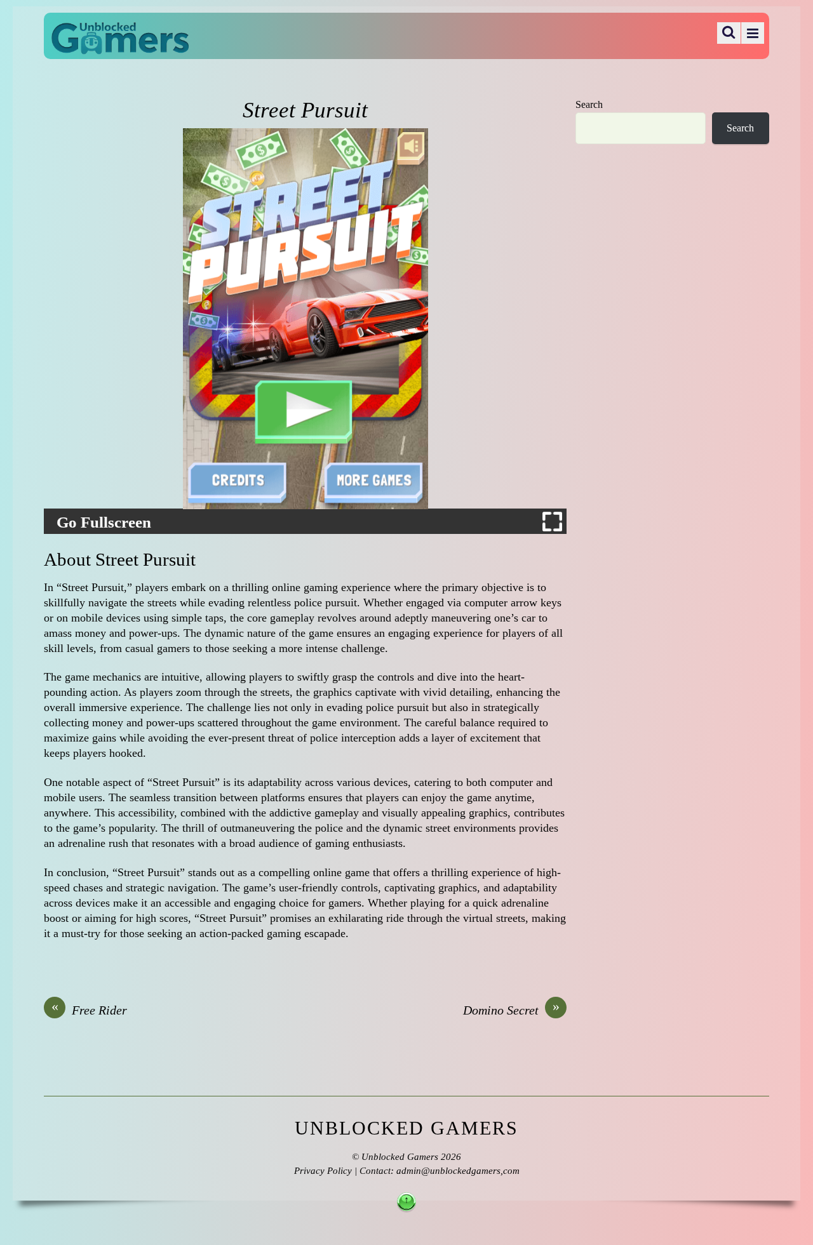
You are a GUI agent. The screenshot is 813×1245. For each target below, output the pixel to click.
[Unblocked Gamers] (120, 45)
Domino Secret (511, 1009)
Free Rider (89, 1009)
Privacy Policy (323, 1171)
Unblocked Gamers (399, 1157)
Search (589, 104)
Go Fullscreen (104, 522)
